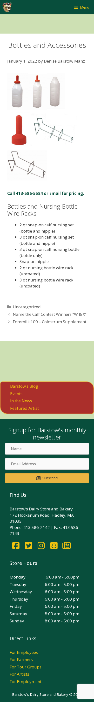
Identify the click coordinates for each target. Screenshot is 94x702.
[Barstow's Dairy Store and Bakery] (7, 7)
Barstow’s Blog (24, 386)
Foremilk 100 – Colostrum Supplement (49, 321)
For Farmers (21, 659)
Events (16, 393)
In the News (21, 401)
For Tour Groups (25, 667)
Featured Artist (24, 408)
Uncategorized (27, 307)
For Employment (25, 681)
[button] (47, 478)
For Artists (19, 674)
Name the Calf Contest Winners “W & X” (50, 314)
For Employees (24, 652)
